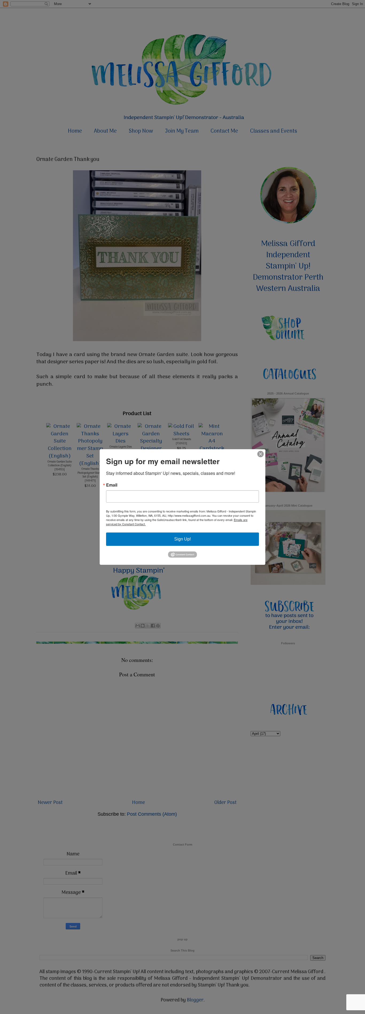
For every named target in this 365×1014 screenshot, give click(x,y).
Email (111, 485)
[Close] (260, 454)
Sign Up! (182, 539)
